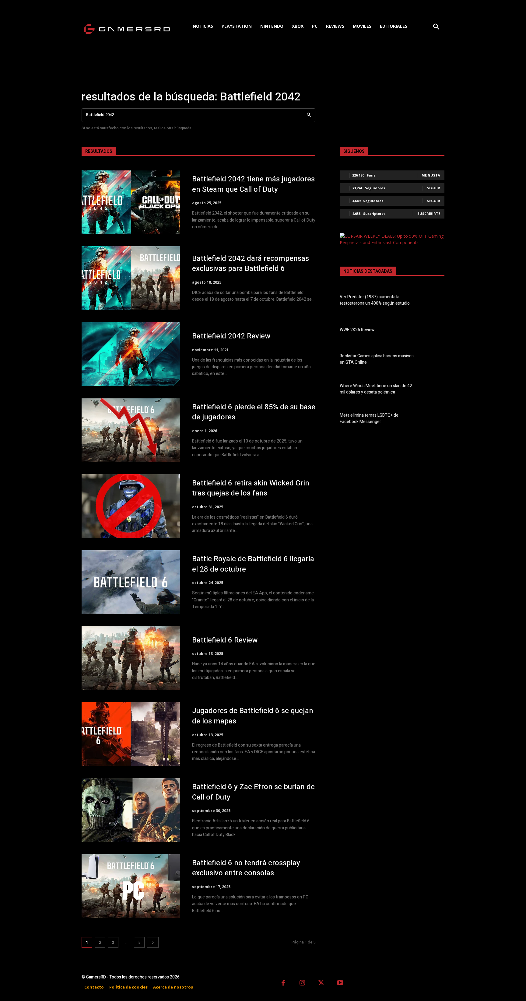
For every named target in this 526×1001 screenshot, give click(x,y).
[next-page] (153, 942)
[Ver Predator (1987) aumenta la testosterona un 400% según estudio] (433, 301)
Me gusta (431, 175)
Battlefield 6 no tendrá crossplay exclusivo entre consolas (246, 868)
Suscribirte (428, 213)
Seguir (433, 188)
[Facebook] (283, 983)
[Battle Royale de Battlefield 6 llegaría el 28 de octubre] (131, 582)
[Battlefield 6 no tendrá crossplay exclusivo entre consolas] (131, 886)
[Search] (308, 115)
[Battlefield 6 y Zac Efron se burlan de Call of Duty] (131, 810)
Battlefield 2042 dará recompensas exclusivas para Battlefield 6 (250, 263)
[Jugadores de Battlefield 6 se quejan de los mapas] (131, 734)
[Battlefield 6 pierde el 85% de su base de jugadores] (131, 430)
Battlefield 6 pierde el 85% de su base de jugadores (253, 412)
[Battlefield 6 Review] (131, 658)
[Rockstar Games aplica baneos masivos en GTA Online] (433, 360)
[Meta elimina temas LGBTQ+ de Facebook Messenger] (433, 420)
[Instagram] (302, 983)
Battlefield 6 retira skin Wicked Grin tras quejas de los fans (250, 488)
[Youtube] (340, 983)
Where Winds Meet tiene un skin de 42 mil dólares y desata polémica (376, 389)
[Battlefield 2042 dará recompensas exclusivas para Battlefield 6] (131, 278)
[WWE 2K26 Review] (433, 331)
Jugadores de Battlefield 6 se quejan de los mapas (252, 715)
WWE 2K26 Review (357, 330)
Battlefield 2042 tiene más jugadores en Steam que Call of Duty (253, 184)
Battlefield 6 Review (225, 640)
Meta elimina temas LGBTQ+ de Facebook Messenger (369, 418)
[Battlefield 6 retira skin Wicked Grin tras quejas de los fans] (131, 506)
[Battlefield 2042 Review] (131, 354)
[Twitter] (321, 983)
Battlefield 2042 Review (231, 336)
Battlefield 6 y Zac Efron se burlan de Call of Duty (253, 792)
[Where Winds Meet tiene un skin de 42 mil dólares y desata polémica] (433, 390)
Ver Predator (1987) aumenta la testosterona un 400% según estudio (375, 300)
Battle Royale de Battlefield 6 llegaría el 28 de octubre (253, 564)
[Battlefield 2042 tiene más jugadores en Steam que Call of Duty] (131, 202)
